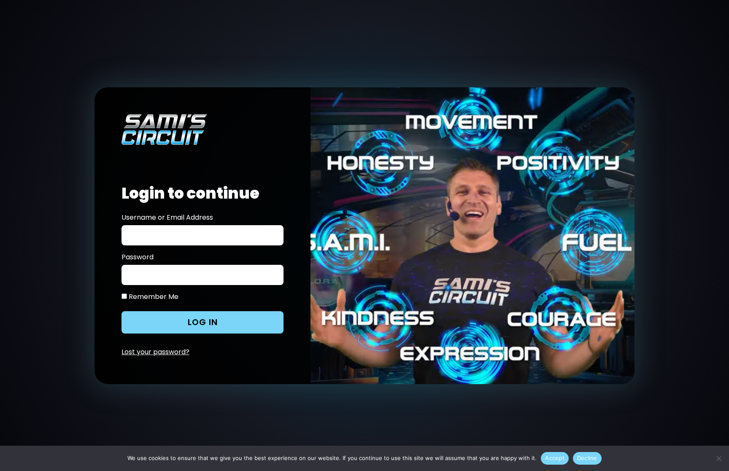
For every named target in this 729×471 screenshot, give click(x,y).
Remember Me (152, 297)
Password (138, 257)
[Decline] (718, 458)
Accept (554, 458)
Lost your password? (155, 352)
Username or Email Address (167, 217)
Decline (587, 458)
